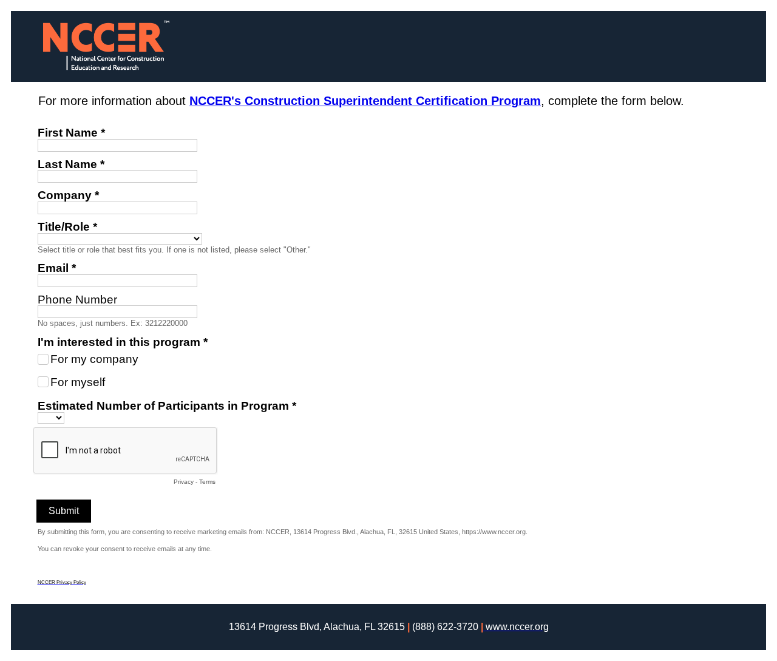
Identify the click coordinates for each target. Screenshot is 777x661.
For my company (94, 359)
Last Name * (71, 164)
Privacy (184, 481)
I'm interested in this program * (123, 342)
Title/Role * (67, 226)
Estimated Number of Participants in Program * (167, 405)
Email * (57, 268)
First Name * (71, 132)
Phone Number (77, 299)
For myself (77, 382)
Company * (68, 195)
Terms (207, 481)
